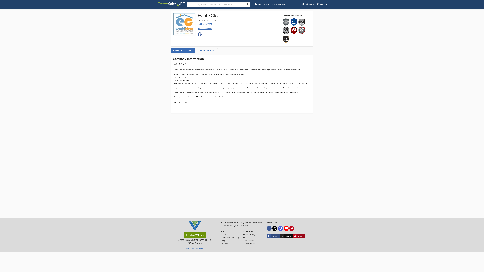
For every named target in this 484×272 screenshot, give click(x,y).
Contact (224, 243)
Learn (223, 234)
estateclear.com (205, 28)
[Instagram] (280, 228)
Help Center (248, 240)
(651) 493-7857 (205, 24)
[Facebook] (269, 228)
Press (245, 237)
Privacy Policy (249, 234)
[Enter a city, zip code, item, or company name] (247, 4)
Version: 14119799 (194, 248)
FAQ (223, 231)
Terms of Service (250, 231)
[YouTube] (286, 228)
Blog (223, 240)
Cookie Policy (249, 243)
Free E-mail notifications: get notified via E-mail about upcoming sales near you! (241, 224)
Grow (230, 237)
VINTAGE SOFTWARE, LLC (201, 240)
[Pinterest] (291, 228)
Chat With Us (197, 235)
